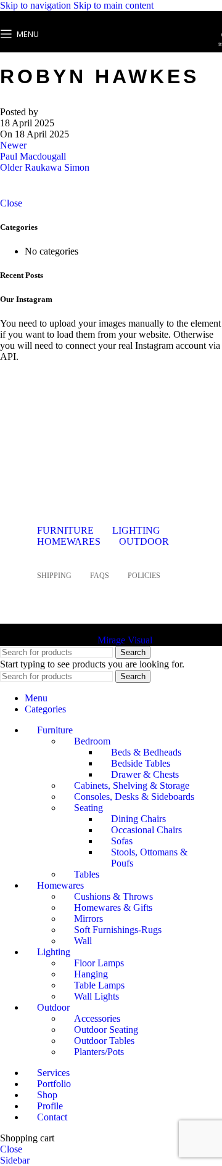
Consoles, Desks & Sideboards (134, 796)
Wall (83, 941)
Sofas (122, 841)
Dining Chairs (138, 818)
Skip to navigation (36, 5)
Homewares (69, 541)
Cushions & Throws (113, 896)
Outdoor (144, 541)
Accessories (97, 1018)
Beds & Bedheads (146, 752)
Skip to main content (113, 5)
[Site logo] (111, 55)
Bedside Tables (140, 763)
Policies (144, 575)
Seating (88, 807)
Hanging (91, 974)
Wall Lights (96, 996)
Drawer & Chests (145, 774)
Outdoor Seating (106, 1029)
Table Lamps (99, 985)
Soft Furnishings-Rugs (118, 929)
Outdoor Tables (104, 1040)
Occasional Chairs (146, 830)
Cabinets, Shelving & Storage (131, 785)
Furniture (65, 530)
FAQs (99, 575)
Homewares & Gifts (113, 907)
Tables (86, 874)
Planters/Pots (99, 1051)
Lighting (136, 530)
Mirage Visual (124, 640)
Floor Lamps (99, 963)
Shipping (54, 575)
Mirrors (88, 918)
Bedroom (92, 741)
